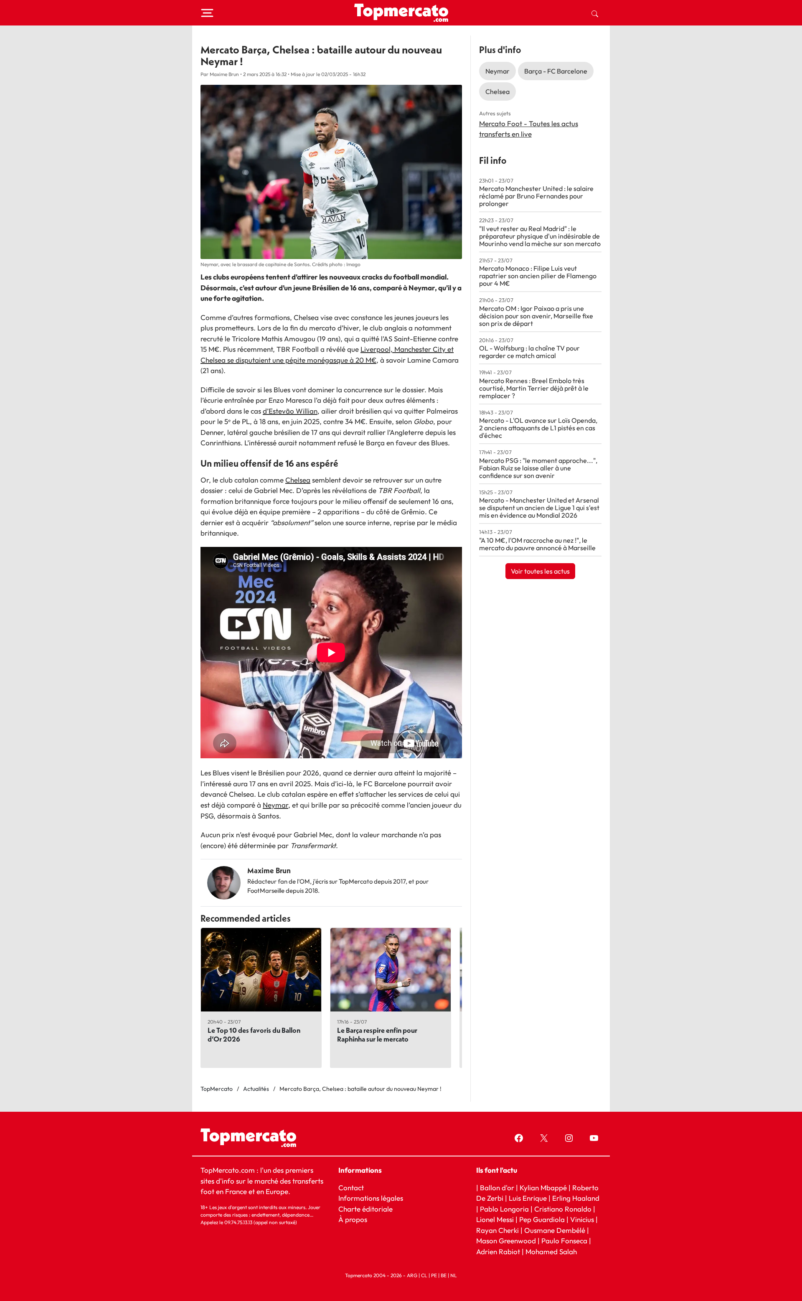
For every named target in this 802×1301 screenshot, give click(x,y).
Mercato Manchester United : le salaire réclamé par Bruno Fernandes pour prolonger (536, 196)
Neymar (275, 804)
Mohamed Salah (551, 1251)
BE (444, 1275)
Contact (351, 1187)
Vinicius (582, 1219)
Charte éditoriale (365, 1208)
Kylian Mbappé (543, 1187)
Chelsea (297, 479)
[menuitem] (595, 13)
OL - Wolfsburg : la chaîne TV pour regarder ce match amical (529, 351)
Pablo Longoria (504, 1208)
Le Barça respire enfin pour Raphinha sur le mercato (377, 1034)
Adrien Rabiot (498, 1251)
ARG (412, 1275)
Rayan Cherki (497, 1230)
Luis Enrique (528, 1198)
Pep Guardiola (542, 1219)
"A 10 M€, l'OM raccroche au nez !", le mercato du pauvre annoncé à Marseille (537, 543)
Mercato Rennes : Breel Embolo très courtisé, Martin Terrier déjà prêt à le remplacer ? (534, 388)
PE (434, 1275)
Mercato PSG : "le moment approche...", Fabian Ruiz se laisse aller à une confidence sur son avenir (538, 468)
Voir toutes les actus (540, 571)
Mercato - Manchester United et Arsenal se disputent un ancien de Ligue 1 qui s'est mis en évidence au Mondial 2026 (539, 507)
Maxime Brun (269, 870)
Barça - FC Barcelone (555, 71)
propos (355, 1219)
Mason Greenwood (507, 1240)
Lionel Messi (495, 1219)
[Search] (595, 13)
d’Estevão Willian (290, 411)
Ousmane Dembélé (554, 1230)
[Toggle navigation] (207, 13)
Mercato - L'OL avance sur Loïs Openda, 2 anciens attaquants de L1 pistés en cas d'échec (538, 428)
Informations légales (370, 1198)
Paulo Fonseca (564, 1240)
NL (453, 1275)
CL (424, 1275)
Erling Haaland (575, 1198)
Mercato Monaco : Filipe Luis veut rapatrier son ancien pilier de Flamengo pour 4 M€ (537, 275)
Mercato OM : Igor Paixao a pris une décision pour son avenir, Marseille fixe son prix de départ (536, 316)
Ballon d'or (497, 1187)
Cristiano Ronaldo (562, 1208)
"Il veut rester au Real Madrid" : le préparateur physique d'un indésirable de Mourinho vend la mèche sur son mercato (540, 236)
